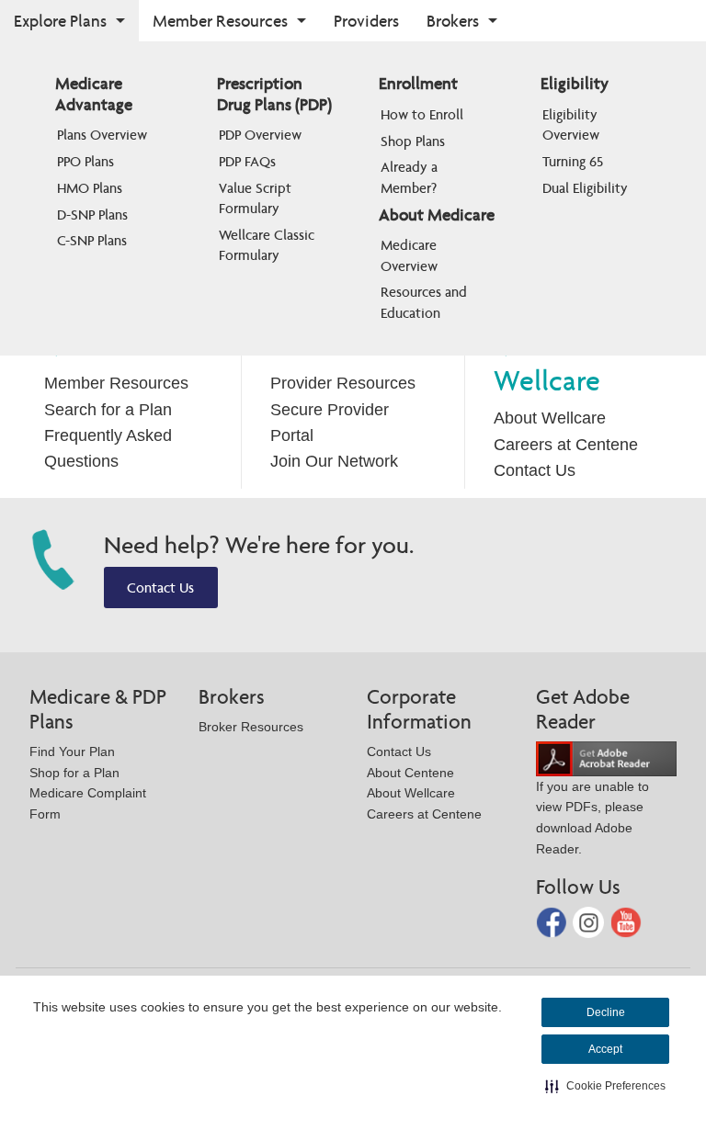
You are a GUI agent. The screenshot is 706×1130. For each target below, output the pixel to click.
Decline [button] (605, 1012)
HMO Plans (89, 188)
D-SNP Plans (92, 214)
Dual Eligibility (585, 188)
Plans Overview (102, 134)
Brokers (453, 20)
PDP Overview (260, 134)
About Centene (410, 772)
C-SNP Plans (92, 240)
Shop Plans (413, 141)
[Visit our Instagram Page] (590, 921)
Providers (366, 20)
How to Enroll (422, 114)
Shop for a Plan (74, 772)
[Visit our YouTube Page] (626, 921)
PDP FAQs (247, 161)
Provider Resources (343, 383)
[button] (605, 1086)
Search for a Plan (108, 410)
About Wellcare (550, 418)
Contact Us (534, 470)
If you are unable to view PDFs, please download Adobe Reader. (592, 817)
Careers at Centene (566, 444)
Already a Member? (411, 177)
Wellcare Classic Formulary (268, 245)
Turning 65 (572, 161)
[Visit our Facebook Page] (553, 921)
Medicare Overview (410, 255)
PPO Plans (85, 161)
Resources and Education (426, 302)
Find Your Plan (72, 751)
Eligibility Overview (571, 124)
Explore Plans (60, 20)
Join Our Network (334, 461)
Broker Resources (251, 726)
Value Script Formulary (257, 198)
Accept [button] (605, 1049)
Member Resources (220, 20)
